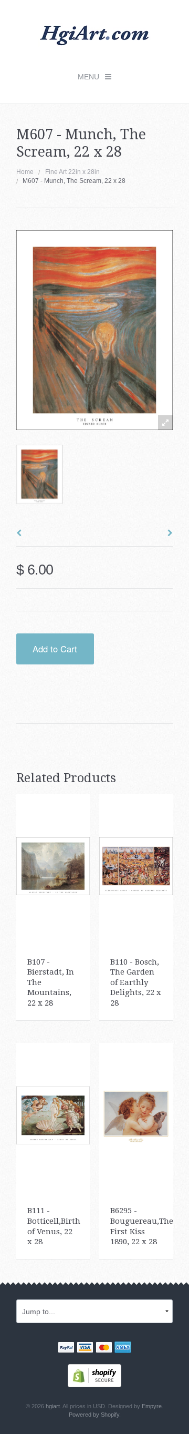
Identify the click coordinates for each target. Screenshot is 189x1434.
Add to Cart (55, 648)
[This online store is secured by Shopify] (94, 1375)
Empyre (152, 1406)
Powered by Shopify (94, 1414)
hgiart (53, 1406)
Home (25, 172)
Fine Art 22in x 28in (72, 172)
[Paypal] (66, 1348)
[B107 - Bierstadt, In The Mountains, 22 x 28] (53, 866)
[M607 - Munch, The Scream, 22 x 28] (39, 474)
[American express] (122, 1348)
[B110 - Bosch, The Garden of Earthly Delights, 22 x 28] (136, 866)
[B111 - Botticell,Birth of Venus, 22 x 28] (53, 1115)
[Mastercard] (104, 1348)
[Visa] (85, 1348)
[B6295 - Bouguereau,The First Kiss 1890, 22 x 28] (136, 1115)
